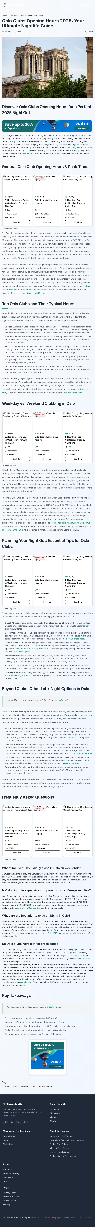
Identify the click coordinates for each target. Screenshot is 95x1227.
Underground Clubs (59, 1152)
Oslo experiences (72, 763)
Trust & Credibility (11, 1173)
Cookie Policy (9, 1200)
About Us (7, 1169)
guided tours (61, 700)
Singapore (55, 1113)
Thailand (54, 1121)
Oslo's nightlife (74, 147)
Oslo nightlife (25, 982)
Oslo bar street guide (72, 392)
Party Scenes (60, 5)
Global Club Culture (59, 1144)
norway (14, 15)
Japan (6, 1140)
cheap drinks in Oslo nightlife (29, 648)
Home (4, 15)
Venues (40, 3)
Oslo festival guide (21, 651)
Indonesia (54, 1109)
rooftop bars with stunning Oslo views (72, 523)
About (77, 3)
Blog (69, 3)
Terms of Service (11, 1196)
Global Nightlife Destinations (63, 1156)
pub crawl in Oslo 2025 (13, 530)
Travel (6, 1087)
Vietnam (54, 1117)
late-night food (21, 675)
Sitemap (7, 1204)
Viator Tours (54, 1007)
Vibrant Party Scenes (60, 1148)
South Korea (9, 1136)
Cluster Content (45, 1087)
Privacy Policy (9, 1192)
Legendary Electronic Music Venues (67, 1140)
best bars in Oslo (30, 153)
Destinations (28, 3)
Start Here (8, 1177)
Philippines (8, 1144)
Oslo (33, 1087)
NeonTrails (15, 5)
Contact (6, 1181)
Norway (24, 1087)
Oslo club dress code (74, 639)
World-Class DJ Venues (61, 1136)
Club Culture (50, 5)
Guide (15, 1087)
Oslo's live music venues (80, 753)
